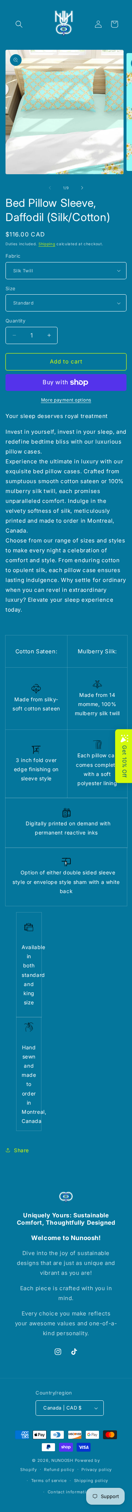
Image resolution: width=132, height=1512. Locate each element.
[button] (19, 24)
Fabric (13, 256)
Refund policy (59, 1469)
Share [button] (21, 1150)
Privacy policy (96, 1469)
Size (11, 288)
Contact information (70, 1491)
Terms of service (49, 1480)
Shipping (46, 244)
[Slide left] (50, 188)
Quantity (15, 321)
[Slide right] (82, 188)
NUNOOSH (62, 1460)
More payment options (66, 400)
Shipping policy (91, 1480)
